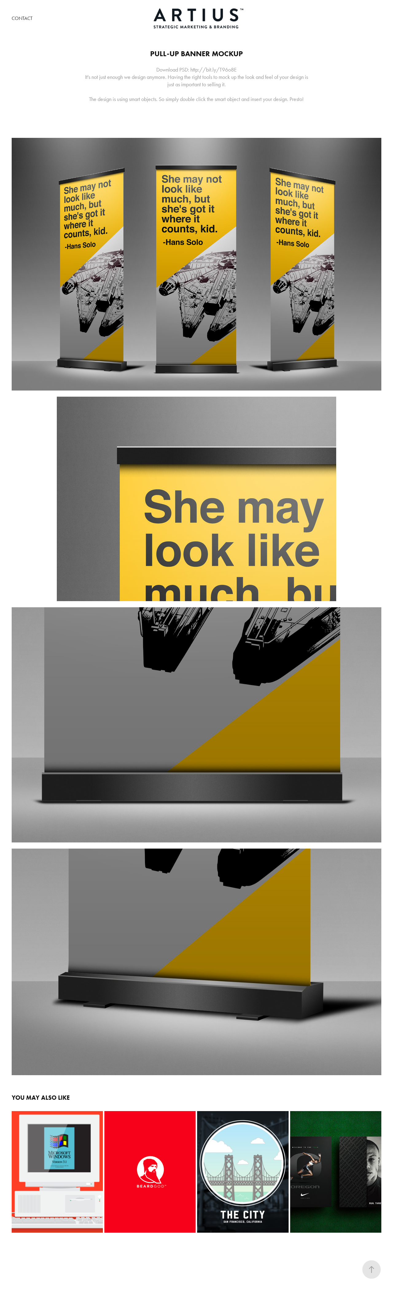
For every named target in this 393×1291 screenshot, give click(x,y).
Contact (22, 18)
